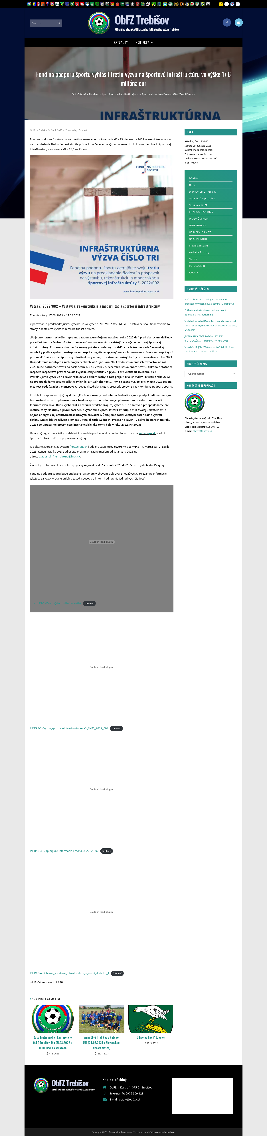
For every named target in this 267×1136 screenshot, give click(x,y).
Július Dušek (39, 130)
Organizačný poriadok (202, 198)
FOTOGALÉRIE (197, 265)
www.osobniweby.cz (165, 1132)
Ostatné (83, 130)
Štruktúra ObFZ (198, 205)
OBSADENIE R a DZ (200, 232)
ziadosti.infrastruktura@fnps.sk (59, 456)
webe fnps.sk (147, 433)
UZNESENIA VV (197, 225)
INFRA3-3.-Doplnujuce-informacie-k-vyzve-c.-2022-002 (64, 851)
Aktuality (72, 130)
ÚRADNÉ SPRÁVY (199, 218)
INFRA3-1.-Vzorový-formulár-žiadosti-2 (57, 603)
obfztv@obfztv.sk (202, 431)
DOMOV (194, 178)
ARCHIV (193, 272)
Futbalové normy (199, 252)
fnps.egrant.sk (78, 446)
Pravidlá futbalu (198, 245)
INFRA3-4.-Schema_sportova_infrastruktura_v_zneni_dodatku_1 (69, 973)
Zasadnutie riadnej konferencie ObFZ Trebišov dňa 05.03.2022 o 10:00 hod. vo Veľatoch (52, 1042)
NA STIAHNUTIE (198, 238)
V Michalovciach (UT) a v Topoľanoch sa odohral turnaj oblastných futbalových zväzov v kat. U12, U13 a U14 (211, 325)
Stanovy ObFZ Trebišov (203, 191)
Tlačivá (193, 259)
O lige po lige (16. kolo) (151, 1037)
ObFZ (192, 185)
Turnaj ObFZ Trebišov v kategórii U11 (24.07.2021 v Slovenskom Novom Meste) (101, 1042)
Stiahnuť (89, 603)
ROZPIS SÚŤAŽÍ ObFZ (201, 212)
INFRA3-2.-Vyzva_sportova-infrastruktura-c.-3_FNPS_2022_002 (69, 728)
